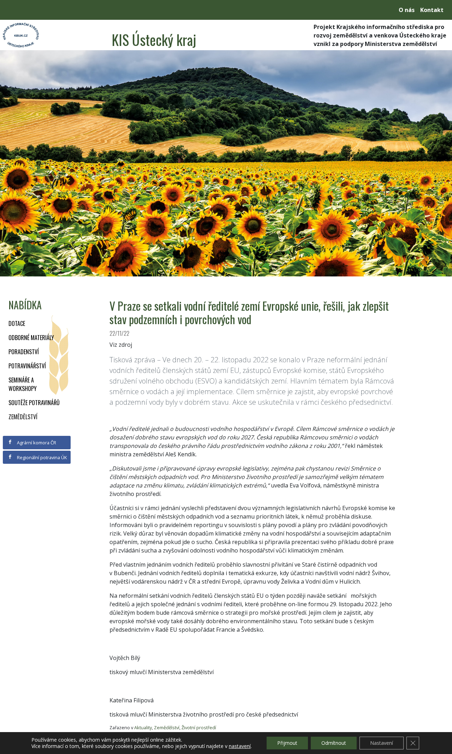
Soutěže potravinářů (34, 402)
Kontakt (432, 10)
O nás (407, 10)
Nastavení (381, 743)
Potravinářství (27, 366)
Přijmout (287, 743)
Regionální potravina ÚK (41, 457)
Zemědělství (22, 417)
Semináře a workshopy (22, 384)
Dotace (16, 323)
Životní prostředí (199, 727)
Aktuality (143, 727)
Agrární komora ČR (36, 442)
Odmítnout (333, 743)
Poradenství (23, 351)
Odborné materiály (31, 337)
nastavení (240, 746)
